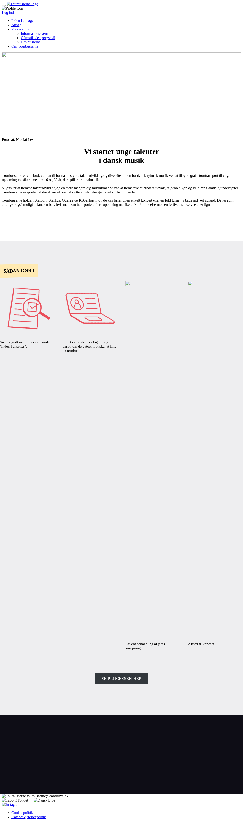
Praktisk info (20, 29)
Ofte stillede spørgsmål (38, 38)
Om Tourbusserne (24, 46)
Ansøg (16, 25)
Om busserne (31, 42)
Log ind (8, 12)
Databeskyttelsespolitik (28, 817)
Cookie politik (22, 813)
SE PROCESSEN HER (122, 678)
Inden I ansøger (23, 21)
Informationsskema (35, 33)
